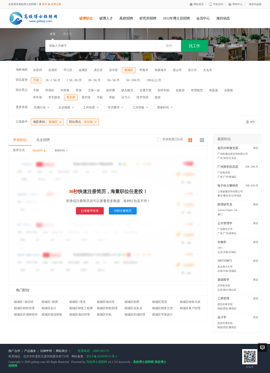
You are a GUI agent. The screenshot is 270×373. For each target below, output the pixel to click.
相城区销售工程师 (81, 308)
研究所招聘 (147, 18)
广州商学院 (223, 172)
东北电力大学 (225, 266)
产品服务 (30, 351)
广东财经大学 (225, 229)
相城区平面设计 (162, 314)
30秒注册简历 (123, 210)
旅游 (158, 97)
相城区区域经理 (134, 314)
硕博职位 (86, 18)
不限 (36, 80)
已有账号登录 (90, 210)
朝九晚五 (127, 90)
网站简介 (62, 351)
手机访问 (218, 4)
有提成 (213, 90)
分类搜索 (219, 45)
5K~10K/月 (133, 80)
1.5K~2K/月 (74, 80)
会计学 (221, 317)
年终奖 (65, 90)
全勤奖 (228, 90)
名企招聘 (43, 140)
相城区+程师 (50, 301)
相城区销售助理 (107, 308)
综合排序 (37, 150)
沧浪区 (52, 70)
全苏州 (37, 70)
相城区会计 (49, 308)
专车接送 (54, 97)
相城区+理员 (77, 301)
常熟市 (143, 70)
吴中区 (113, 70)
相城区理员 (159, 301)
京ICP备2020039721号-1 (101, 356)
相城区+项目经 (23, 301)
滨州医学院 (223, 285)
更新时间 (60, 150)
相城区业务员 (133, 308)
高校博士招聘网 (96, 361)
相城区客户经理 (190, 308)
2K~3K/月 (94, 80)
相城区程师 (131, 301)
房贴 (112, 97)
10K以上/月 (153, 80)
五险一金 (94, 90)
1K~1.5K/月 (52, 80)
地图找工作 (235, 45)
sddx (219, 247)
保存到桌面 (255, 4)
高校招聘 (126, 18)
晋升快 (86, 97)
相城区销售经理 (24, 308)
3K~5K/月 (113, 80)
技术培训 (142, 97)
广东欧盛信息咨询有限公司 (232, 153)
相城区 (128, 70)
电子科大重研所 (227, 185)
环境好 (49, 90)
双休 (79, 90)
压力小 (125, 97)
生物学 (221, 242)
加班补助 (163, 90)
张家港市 (160, 70)
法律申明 (46, 351)
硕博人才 (106, 18)
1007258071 (224, 260)
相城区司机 (104, 314)
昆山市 (177, 70)
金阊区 (83, 70)
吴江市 (192, 70)
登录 (44, 4)
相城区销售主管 (162, 308)
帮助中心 (237, 4)
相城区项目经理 (79, 314)
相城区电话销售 (52, 314)
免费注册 (56, 4)
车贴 (100, 97)
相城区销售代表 (190, 301)
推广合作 (14, 351)
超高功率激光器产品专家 (233, 148)
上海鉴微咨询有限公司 (230, 191)
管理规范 (197, 90)
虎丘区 (98, 70)
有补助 (70, 97)
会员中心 (203, 18)
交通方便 (145, 90)
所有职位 (20, 140)
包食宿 (180, 90)
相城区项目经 (106, 301)
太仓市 (207, 70)
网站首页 (199, 4)
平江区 (67, 70)
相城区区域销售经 (26, 314)
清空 (252, 121)
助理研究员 (224, 204)
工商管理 (223, 298)
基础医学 (223, 279)
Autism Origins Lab (227, 210)
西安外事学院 (225, 304)
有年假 (37, 97)
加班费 (110, 90)
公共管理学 (224, 223)
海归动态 (223, 18)
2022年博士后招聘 (176, 18)
